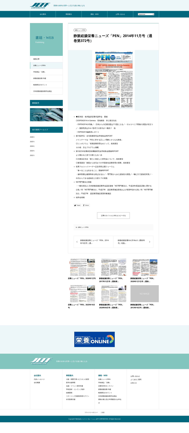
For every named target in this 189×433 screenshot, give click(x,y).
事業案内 (69, 14)
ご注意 (102, 412)
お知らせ (134, 383)
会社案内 (43, 14)
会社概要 (37, 382)
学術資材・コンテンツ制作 (75, 389)
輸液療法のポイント (40, 85)
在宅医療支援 (70, 399)
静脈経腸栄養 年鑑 (39, 78)
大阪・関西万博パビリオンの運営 (77, 379)
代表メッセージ (39, 379)
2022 (31, 155)
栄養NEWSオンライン (105, 386)
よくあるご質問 (136, 379)
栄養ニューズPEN (39, 65)
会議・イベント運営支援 (74, 386)
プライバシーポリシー (91, 412)
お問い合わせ (120, 14)
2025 (31, 141)
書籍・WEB (94, 14)
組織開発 (69, 393)
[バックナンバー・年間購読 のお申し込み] (46, 120)
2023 (31, 151)
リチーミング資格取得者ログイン (77, 396)
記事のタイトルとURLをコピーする (113, 215)
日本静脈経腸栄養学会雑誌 (42, 91)
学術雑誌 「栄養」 (39, 72)
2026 (31, 137)
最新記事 (36, 59)
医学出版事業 (70, 382)
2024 (31, 146)
